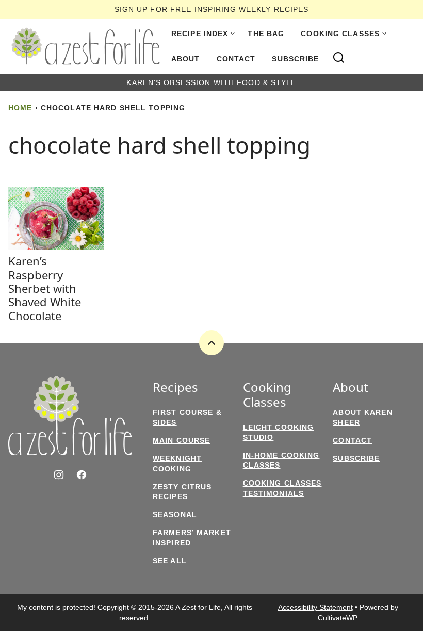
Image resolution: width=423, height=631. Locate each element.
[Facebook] (81, 474)
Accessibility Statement (315, 607)
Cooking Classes (340, 33)
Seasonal (175, 514)
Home (20, 108)
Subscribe (295, 59)
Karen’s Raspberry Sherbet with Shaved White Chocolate (44, 288)
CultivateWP (337, 617)
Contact (236, 59)
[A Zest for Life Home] (85, 46)
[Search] (339, 57)
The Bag (266, 33)
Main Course (181, 440)
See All (170, 561)
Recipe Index (199, 33)
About (185, 59)
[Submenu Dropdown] (233, 33)
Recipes (175, 387)
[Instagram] (58, 474)
